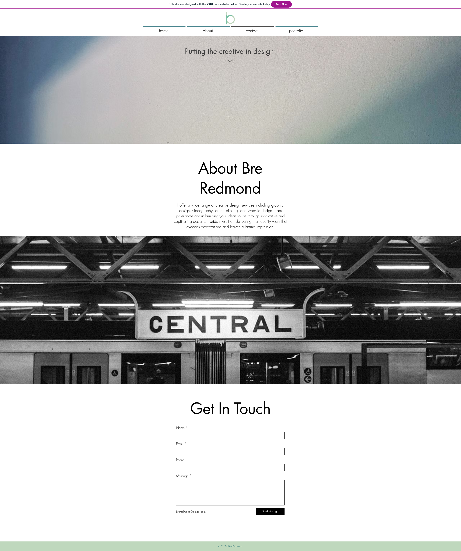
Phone (180, 459)
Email (179, 443)
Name (180, 427)
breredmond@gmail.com (191, 512)
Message (182, 475)
